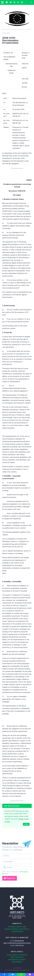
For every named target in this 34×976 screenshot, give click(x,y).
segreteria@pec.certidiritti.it (17, 929)
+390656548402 (17, 931)
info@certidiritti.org (17, 927)
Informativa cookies (17, 959)
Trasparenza (17, 962)
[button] (31, 2)
